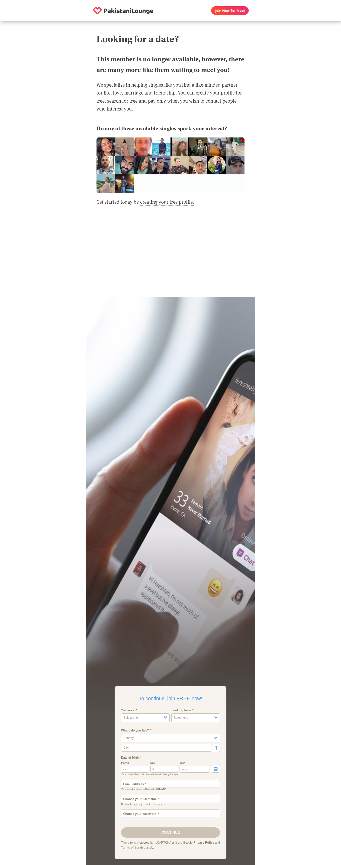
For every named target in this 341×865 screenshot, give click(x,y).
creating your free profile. (167, 202)
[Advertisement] (170, 254)
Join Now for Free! (230, 10)
